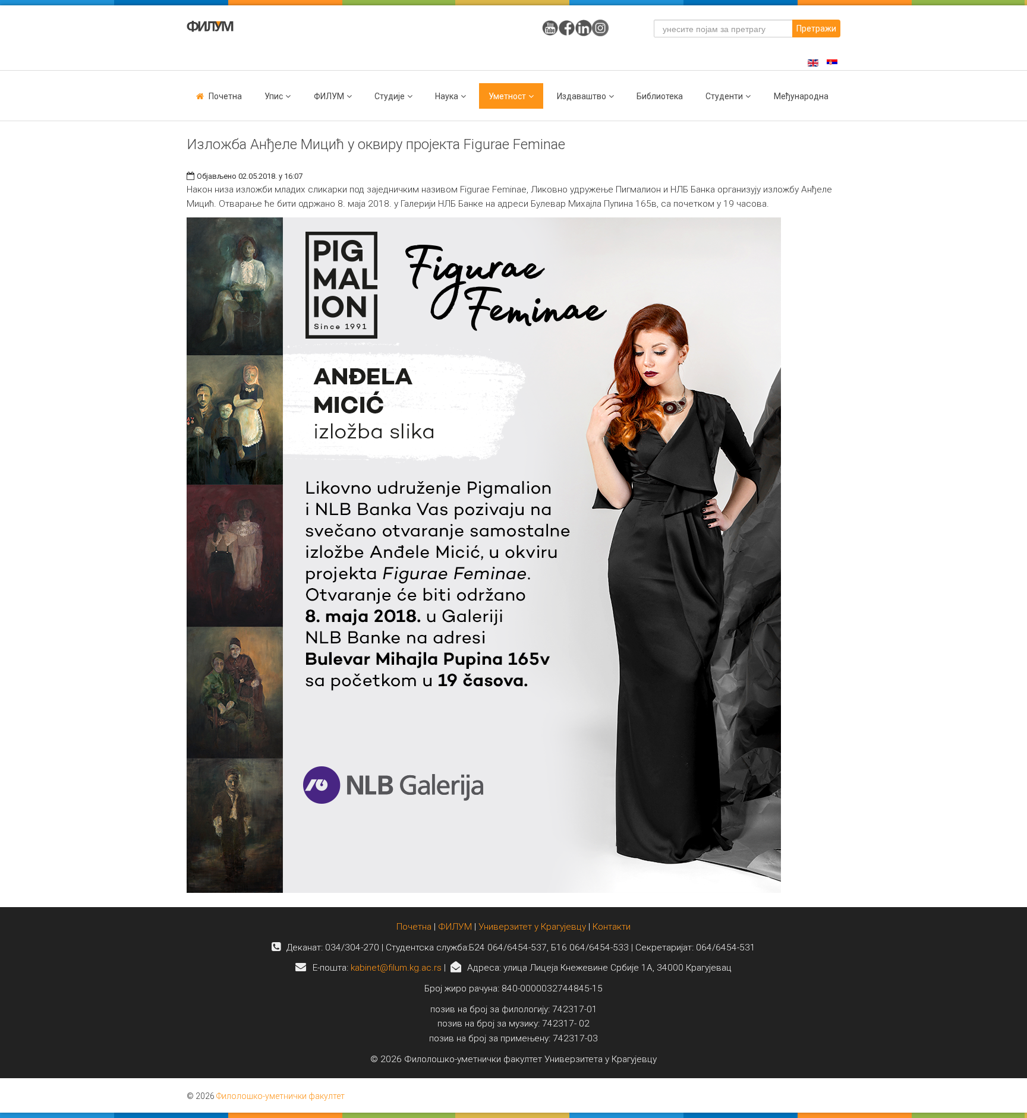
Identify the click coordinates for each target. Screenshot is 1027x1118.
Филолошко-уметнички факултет (280, 1096)
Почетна (225, 96)
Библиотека (660, 96)
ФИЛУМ (455, 926)
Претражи (816, 28)
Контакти (612, 926)
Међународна (801, 96)
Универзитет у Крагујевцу (532, 926)
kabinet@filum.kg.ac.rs (396, 967)
